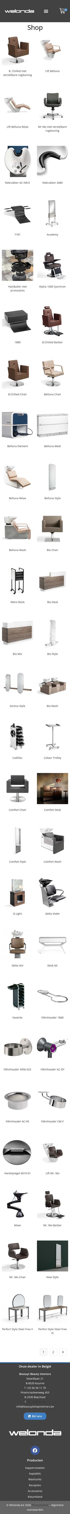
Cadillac (17, 757)
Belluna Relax (17, 498)
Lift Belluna (52, 71)
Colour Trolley (52, 757)
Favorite (17, 1017)
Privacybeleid (40, 1505)
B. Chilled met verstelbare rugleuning (17, 73)
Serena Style (17, 706)
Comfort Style (17, 861)
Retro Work (17, 602)
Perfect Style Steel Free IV (52, 1331)
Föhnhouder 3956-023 (17, 1069)
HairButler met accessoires (17, 288)
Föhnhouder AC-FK (17, 1121)
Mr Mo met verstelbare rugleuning (52, 128)
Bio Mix (17, 654)
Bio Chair (52, 550)
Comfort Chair (17, 810)
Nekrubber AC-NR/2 (17, 182)
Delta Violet (52, 913)
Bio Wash (52, 706)
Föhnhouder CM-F (52, 1121)
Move (17, 1225)
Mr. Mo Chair (17, 1277)
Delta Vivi (17, 965)
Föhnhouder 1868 (52, 1017)
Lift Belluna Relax (17, 126)
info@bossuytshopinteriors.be (35, 1406)
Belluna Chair (52, 394)
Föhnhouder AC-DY (52, 1069)
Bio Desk (52, 602)
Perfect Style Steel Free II (17, 1329)
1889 (18, 342)
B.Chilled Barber (52, 342)
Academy (52, 234)
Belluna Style (52, 498)
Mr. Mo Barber (52, 1225)
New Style (52, 1277)
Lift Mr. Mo (52, 1173)
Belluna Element (17, 446)
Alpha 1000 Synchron (52, 286)
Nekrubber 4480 (52, 182)
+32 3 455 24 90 (36, 1402)
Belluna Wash (17, 550)
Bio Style (52, 654)
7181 (18, 234)
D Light (17, 913)
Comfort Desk (52, 810)
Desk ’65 (52, 965)
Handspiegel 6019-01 (17, 1173)
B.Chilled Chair (17, 394)
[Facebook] (35, 1450)
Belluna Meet (52, 446)
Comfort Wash (52, 861)
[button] (45, 11)
